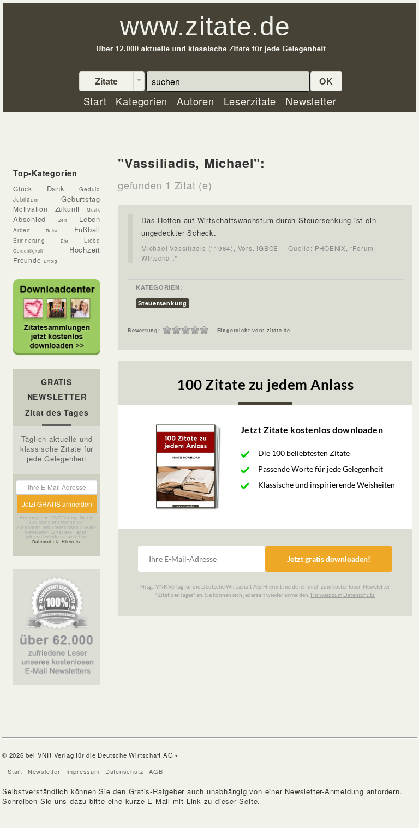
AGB (156, 771)
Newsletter (44, 771)
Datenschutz (124, 771)
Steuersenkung (162, 303)
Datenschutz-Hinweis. (57, 541)
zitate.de (278, 330)
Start (15, 771)
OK (326, 81)
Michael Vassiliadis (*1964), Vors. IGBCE (209, 248)
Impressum (83, 771)
